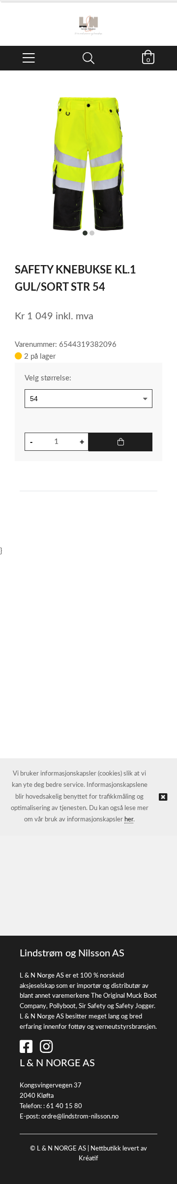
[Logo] (88, 18)
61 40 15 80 (64, 1106)
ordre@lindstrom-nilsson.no (79, 1117)
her (128, 819)
